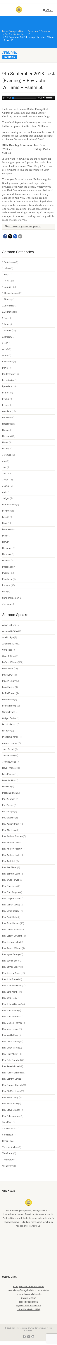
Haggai (5, 430)
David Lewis (8, 675)
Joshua (5, 486)
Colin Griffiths (8, 656)
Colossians (7, 361)
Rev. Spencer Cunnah (12, 1085)
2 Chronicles (8, 305)
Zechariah (7, 604)
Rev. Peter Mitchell (11, 1066)
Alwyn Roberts (9, 625)
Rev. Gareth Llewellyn (12, 936)
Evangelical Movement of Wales (28, 1286)
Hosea (5, 442)
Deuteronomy (9, 374)
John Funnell (8, 749)
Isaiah (5, 448)
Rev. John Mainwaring (12, 985)
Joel (4, 467)
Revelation (7, 579)
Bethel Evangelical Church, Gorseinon (20, 31)
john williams (26, 226)
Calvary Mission (28, 1298)
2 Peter (5, 324)
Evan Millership (9, 706)
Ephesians (7, 386)
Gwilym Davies (9, 718)
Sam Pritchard (9, 1128)
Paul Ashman (8, 799)
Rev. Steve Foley (10, 1103)
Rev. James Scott (10, 961)
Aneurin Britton (9, 643)
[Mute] (44, 98)
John (4, 473)
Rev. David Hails (9, 917)
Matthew (6, 529)
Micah (5, 536)
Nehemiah (7, 548)
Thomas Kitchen (10, 1147)
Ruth (4, 591)
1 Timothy (7, 299)
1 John (5, 268)
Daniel (5, 368)
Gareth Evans (8, 712)
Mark (4, 523)
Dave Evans (7, 668)
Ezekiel (5, 405)
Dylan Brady (8, 699)
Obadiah (6, 560)
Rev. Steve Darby (10, 1097)
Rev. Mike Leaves (10, 1029)
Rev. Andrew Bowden (12, 836)
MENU (49, 10)
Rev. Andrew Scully (11, 855)
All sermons (9, 57)
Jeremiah (7, 455)
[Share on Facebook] (5, 236)
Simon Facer (8, 1141)
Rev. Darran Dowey (11, 904)
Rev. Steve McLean (11, 1110)
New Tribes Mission (28, 1302)
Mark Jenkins (8, 780)
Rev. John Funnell (10, 979)
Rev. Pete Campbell (11, 1060)
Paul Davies (7, 805)
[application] (28, 98)
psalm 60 (37, 226)
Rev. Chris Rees (9, 886)
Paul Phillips (8, 811)
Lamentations (9, 504)
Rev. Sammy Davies (11, 1079)
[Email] (20, 236)
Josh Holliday (8, 755)
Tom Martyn (8, 1159)
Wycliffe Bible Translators (28, 1305)
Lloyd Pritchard (9, 768)
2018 (7, 34)
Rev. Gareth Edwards (12, 929)
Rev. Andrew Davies (11, 842)
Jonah (5, 479)
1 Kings (5, 274)
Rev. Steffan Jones (11, 1091)
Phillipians (7, 567)
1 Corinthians (8, 262)
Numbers (6, 554)
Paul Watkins (8, 817)
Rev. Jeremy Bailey (11, 973)
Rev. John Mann (9, 992)
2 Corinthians (8, 312)
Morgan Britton (9, 793)
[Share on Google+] (15, 236)
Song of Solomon (10, 598)
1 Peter (5, 281)
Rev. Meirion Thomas (12, 1023)
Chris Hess (7, 650)
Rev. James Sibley (11, 967)
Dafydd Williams (10, 662)
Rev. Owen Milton (10, 1048)
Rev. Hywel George (11, 954)
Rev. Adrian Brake (10, 824)
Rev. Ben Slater (9, 867)
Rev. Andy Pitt (9, 861)
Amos (5, 355)
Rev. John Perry (9, 998)
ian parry (6, 730)
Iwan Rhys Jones (10, 737)
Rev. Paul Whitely (10, 1054)
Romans (6, 585)
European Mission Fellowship (28, 1294)
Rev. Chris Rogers (10, 892)
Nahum (5, 542)
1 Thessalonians (10, 293)
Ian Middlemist (9, 724)
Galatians (6, 411)
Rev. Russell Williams (12, 1072)
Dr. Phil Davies (9, 693)
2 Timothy (7, 337)
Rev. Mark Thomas (11, 1016)
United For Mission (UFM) (28, 1309)
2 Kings (5, 318)
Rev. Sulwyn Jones (11, 1116)
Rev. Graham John (11, 942)
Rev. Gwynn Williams (12, 948)
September (18, 34)
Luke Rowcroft (9, 774)
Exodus (5, 399)
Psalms (5, 573)
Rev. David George (10, 911)
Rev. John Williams (11, 1004)
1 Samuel (6, 287)
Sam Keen (7, 1122)
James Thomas (9, 743)
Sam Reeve (7, 1134)
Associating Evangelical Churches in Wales (28, 1290)
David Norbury (9, 681)
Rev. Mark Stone (10, 1010)
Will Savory (7, 1166)
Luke (4, 517)
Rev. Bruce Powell (10, 880)
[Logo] (19, 9)
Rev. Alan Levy (9, 830)
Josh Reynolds (9, 762)
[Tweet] (10, 236)
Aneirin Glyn (8, 637)
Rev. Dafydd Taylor (11, 898)
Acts (4, 349)
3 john (5, 343)
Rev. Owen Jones (10, 1041)
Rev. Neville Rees (10, 1035)
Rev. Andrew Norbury (12, 849)
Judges (5, 498)
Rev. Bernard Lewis (11, 874)
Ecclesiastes (8, 380)
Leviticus (6, 511)
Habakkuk (7, 424)
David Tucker (8, 687)
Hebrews (6, 436)
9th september (14, 226)
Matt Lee (6, 786)
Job (4, 461)
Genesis (6, 417)
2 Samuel (6, 330)
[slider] (50, 98)
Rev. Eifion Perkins (11, 923)
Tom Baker (7, 1153)
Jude (4, 492)
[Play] (4, 98)
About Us (35, 1226)
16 (29, 34)
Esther (5, 392)
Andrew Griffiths (10, 631)
